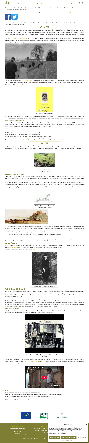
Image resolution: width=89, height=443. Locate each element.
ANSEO (34, 249)
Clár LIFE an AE (45, 432)
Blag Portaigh (56, 3)
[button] (86, 424)
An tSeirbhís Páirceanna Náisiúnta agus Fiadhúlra (45, 430)
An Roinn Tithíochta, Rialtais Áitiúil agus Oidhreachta (45, 428)
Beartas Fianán (65, 440)
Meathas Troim (25, 29)
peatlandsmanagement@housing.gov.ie (17, 434)
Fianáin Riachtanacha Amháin (68, 437)
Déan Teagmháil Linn (72, 3)
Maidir (30, 3)
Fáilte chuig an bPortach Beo (20, 3)
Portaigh (36, 3)
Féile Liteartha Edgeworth (27, 80)
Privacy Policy (70, 440)
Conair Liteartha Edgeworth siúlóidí (18, 38)
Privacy (46, 438)
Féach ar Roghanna (81, 437)
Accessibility (41, 438)
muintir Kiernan (14, 247)
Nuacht (63, 3)
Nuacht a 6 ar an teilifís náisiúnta (32, 361)
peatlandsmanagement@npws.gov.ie (66, 12)
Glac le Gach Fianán (54, 437)
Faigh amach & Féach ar (46, 3)
